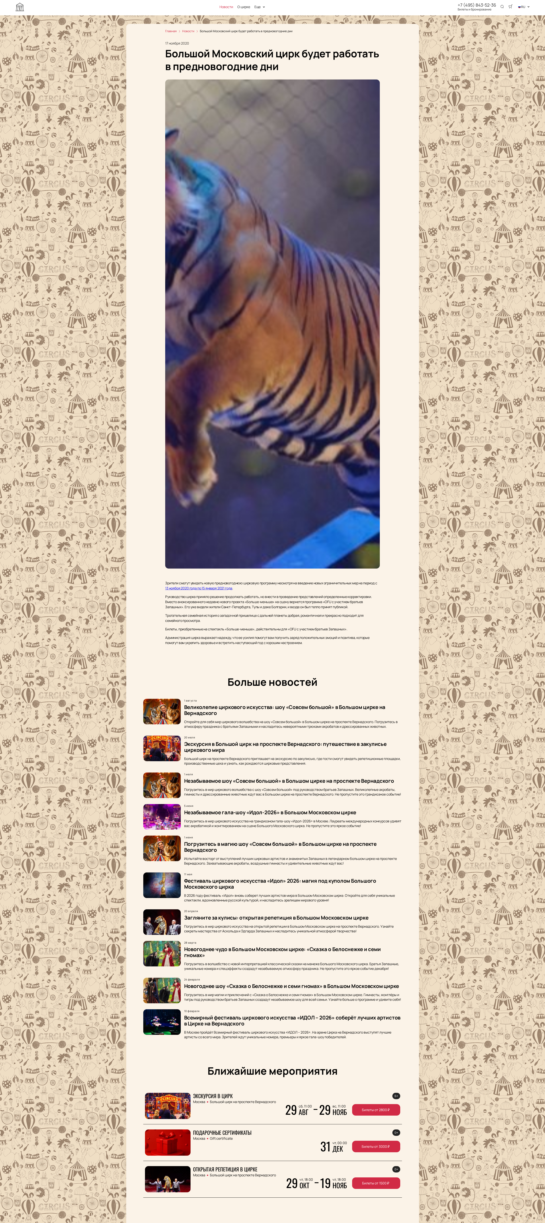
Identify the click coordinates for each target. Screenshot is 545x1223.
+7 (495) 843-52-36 (477, 5)
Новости (226, 7)
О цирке (243, 7)
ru (523, 7)
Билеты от (376, 1109)
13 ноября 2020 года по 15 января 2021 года (198, 588)
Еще (257, 7)
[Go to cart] (510, 7)
